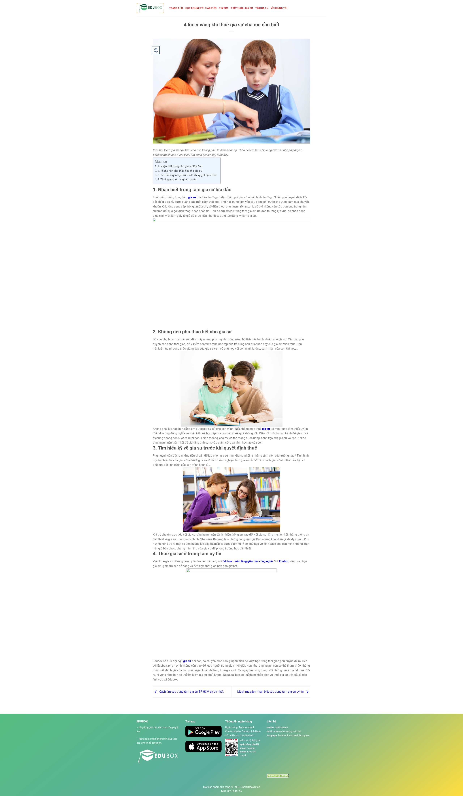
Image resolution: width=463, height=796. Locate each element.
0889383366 (281, 727)
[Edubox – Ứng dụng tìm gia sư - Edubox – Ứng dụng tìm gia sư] (150, 8)
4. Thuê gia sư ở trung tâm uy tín (177, 179)
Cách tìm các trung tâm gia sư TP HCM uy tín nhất (191, 691)
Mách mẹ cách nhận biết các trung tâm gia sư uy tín (270, 691)
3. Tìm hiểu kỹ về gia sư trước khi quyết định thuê (187, 175)
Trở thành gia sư (242, 8)
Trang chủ (176, 8)
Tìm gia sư (261, 8)
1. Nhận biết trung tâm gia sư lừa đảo (180, 166)
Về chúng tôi (279, 8)
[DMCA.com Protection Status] (278, 775)
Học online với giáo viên (200, 8)
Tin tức (223, 8)
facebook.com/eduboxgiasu (294, 735)
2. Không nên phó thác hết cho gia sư (180, 170)
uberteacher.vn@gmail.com (287, 731)
